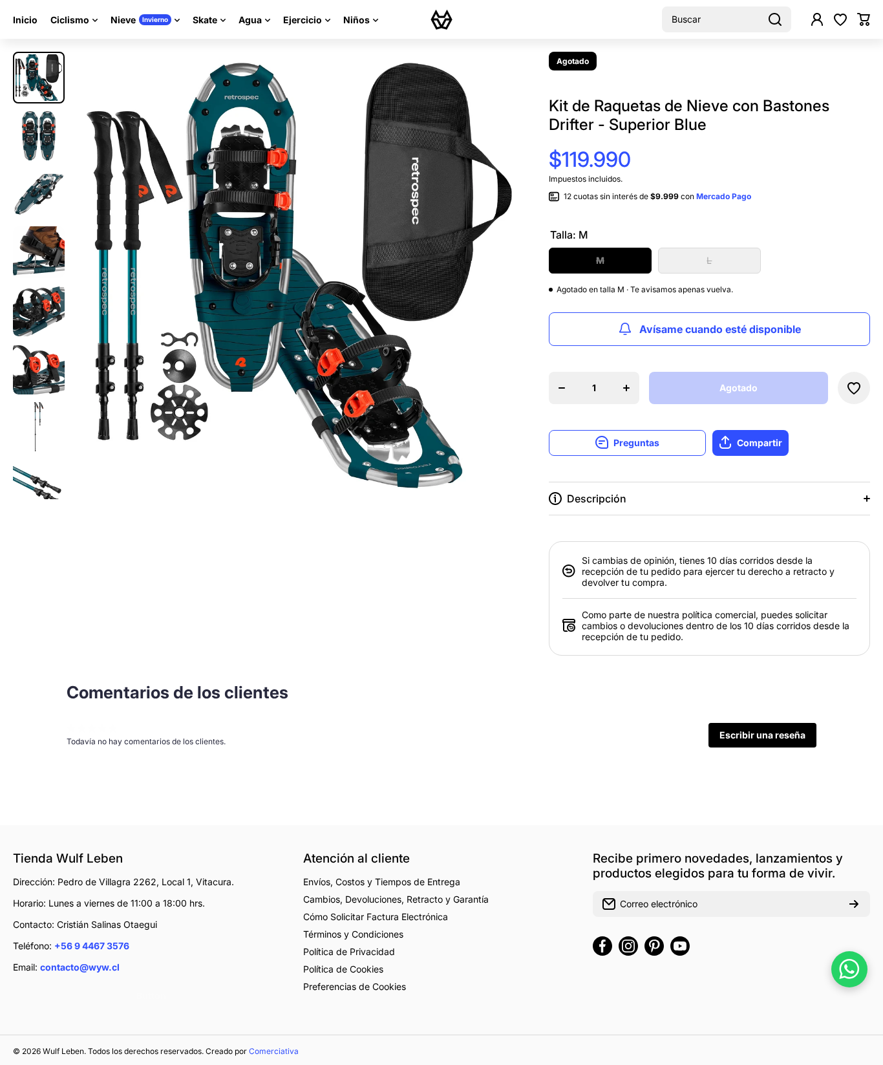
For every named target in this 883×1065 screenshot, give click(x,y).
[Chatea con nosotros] (849, 969)
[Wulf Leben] (441, 19)
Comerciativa (274, 1051)
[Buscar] (775, 19)
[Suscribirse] (854, 904)
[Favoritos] (840, 19)
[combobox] (726, 19)
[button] (863, 19)
